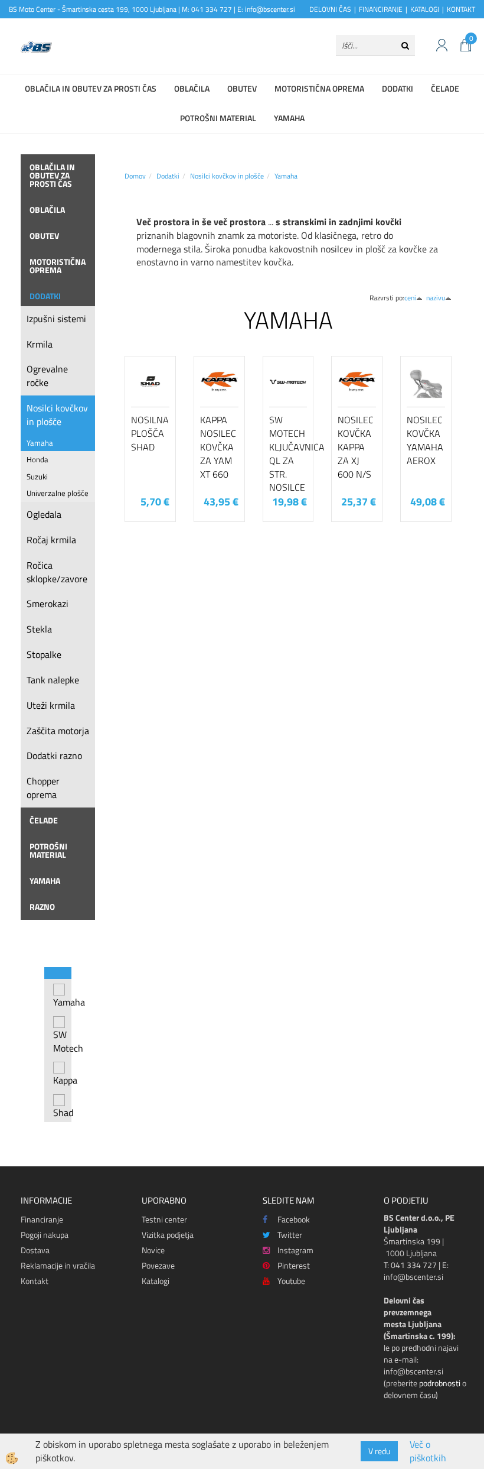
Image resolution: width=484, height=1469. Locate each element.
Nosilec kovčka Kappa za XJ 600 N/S (356, 447)
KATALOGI (424, 9)
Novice (153, 1250)
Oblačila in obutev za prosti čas (90, 88)
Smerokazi (47, 603)
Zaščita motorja (58, 731)
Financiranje (42, 1219)
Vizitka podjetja (168, 1234)
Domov (135, 175)
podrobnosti (439, 1383)
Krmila (40, 344)
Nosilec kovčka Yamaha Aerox (425, 440)
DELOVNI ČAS (330, 9)
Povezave (158, 1265)
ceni (410, 297)
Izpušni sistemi (56, 319)
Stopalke (44, 654)
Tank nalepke (53, 680)
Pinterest (293, 1265)
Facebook (293, 1219)
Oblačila (192, 88)
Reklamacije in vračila (58, 1265)
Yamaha (289, 118)
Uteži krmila (51, 705)
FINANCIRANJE (381, 9)
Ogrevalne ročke (47, 376)
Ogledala (44, 514)
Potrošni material (218, 118)
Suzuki (37, 476)
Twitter (289, 1234)
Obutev (242, 88)
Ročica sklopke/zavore (57, 572)
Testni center (164, 1219)
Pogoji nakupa (44, 1234)
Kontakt (34, 1281)
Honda (37, 459)
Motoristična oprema (319, 88)
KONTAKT (461, 9)
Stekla (39, 629)
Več (150, 417)
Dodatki (397, 88)
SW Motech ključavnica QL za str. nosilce (288, 453)
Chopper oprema (43, 788)
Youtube (291, 1281)
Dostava (35, 1250)
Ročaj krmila (51, 540)
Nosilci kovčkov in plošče (57, 415)
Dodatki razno (54, 755)
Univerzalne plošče (58, 493)
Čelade (445, 88)
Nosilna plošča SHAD (150, 433)
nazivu (435, 297)
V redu (379, 1451)
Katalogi (155, 1281)
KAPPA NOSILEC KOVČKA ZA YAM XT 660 (218, 447)
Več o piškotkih (428, 1451)
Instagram (295, 1250)
